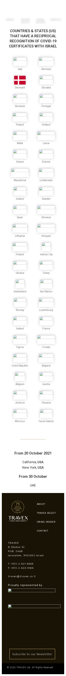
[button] (32, 654)
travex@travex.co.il (22, 576)
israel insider (40, 21)
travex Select (25, 21)
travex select (46, 513)
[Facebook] (14, 527)
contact (55, 20)
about (10, 20)
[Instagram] (22, 527)
